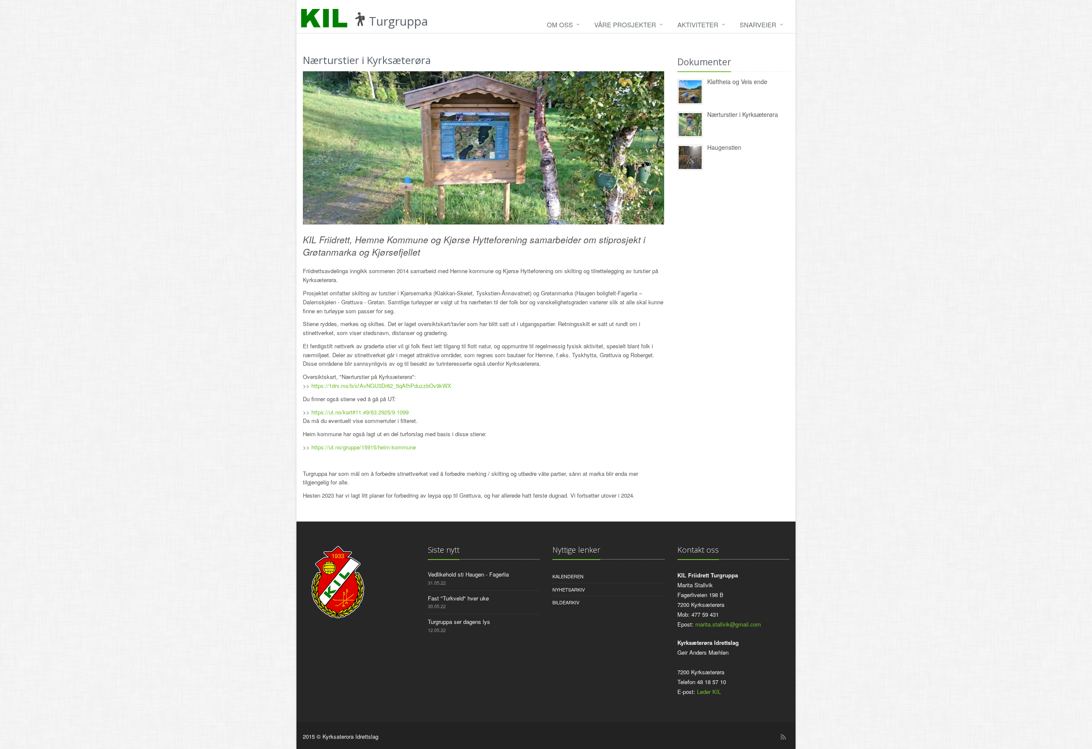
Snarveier (758, 24)
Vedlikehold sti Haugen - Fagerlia (468, 574)
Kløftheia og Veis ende (737, 81)
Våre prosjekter (625, 24)
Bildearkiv (565, 602)
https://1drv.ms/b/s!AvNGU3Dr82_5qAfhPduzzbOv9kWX (381, 386)
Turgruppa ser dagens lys (459, 622)
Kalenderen (568, 576)
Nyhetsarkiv (568, 589)
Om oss (560, 24)
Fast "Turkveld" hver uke (458, 598)
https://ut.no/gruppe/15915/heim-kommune (363, 447)
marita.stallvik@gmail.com (728, 624)
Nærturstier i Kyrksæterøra (742, 114)
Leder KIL (709, 692)
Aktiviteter (697, 24)
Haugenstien (724, 147)
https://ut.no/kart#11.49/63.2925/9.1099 (360, 412)
